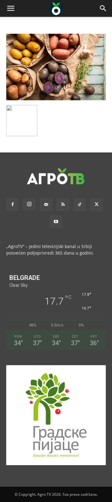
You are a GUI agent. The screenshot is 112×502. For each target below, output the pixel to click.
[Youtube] (56, 222)
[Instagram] (29, 204)
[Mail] (46, 204)
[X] (96, 204)
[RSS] (63, 204)
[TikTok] (79, 204)
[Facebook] (12, 204)
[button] (11, 8)
